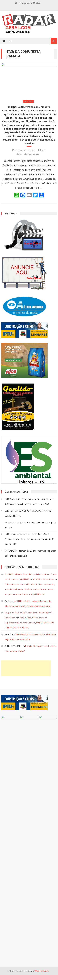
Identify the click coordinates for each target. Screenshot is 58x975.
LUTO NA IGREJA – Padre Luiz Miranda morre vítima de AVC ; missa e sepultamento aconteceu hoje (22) (29, 501)
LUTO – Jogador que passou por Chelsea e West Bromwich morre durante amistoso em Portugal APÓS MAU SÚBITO (29, 539)
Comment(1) (33, 154)
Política (28, 101)
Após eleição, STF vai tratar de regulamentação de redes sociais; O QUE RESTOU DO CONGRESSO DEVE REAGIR (29, 622)
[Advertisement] (26, 668)
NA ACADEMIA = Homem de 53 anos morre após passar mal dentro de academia (30, 553)
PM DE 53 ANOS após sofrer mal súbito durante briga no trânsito (30, 525)
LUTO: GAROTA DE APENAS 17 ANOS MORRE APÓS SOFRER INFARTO (28, 513)
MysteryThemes (42, 971)
